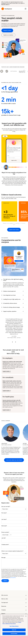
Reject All (14, 629)
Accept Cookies (14, 633)
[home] (6, 9)
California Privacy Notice (10, 623)
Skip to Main (17, 4)
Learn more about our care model (14, 460)
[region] (14, 625)
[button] (25, 8)
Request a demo (7, 30)
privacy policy (13, 577)
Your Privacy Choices (14, 626)
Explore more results (14, 229)
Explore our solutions (8, 35)
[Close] (25, 616)
